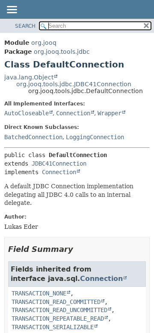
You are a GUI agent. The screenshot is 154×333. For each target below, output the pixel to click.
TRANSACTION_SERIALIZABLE (53, 327)
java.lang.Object (28, 77)
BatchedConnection (33, 137)
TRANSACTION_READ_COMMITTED (56, 301)
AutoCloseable (26, 113)
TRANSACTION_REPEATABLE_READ (58, 318)
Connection (73, 113)
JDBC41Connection (59, 163)
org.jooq (43, 42)
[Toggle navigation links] (11, 10)
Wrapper (109, 113)
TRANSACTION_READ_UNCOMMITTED (59, 310)
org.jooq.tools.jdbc (62, 51)
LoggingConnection (95, 137)
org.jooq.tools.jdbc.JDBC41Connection (73, 84)
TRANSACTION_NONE (39, 293)
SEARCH (25, 26)
